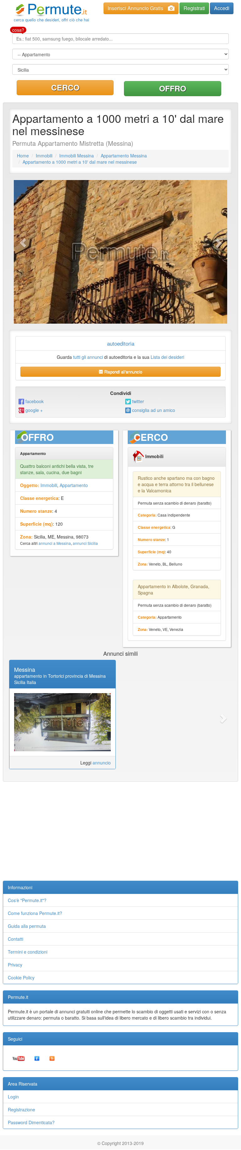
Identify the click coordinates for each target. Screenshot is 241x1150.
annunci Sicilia (85, 543)
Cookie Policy (21, 977)
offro (172, 88)
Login (13, 1096)
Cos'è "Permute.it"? (27, 900)
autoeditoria (120, 343)
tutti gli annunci (88, 357)
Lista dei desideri (167, 357)
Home (23, 155)
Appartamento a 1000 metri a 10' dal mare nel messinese (80, 162)
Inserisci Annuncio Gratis (135, 8)
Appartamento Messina (124, 155)
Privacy (15, 964)
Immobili (44, 155)
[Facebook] (37, 1058)
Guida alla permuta (27, 926)
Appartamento (74, 485)
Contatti (15, 939)
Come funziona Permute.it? (35, 913)
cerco (65, 87)
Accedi (221, 8)
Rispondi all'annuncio (122, 372)
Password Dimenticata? (31, 1122)
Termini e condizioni (27, 952)
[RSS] (52, 1058)
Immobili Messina (76, 155)
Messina (24, 669)
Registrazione (21, 1109)
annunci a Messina (55, 543)
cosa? (18, 30)
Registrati (194, 8)
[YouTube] (18, 1058)
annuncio (102, 762)
